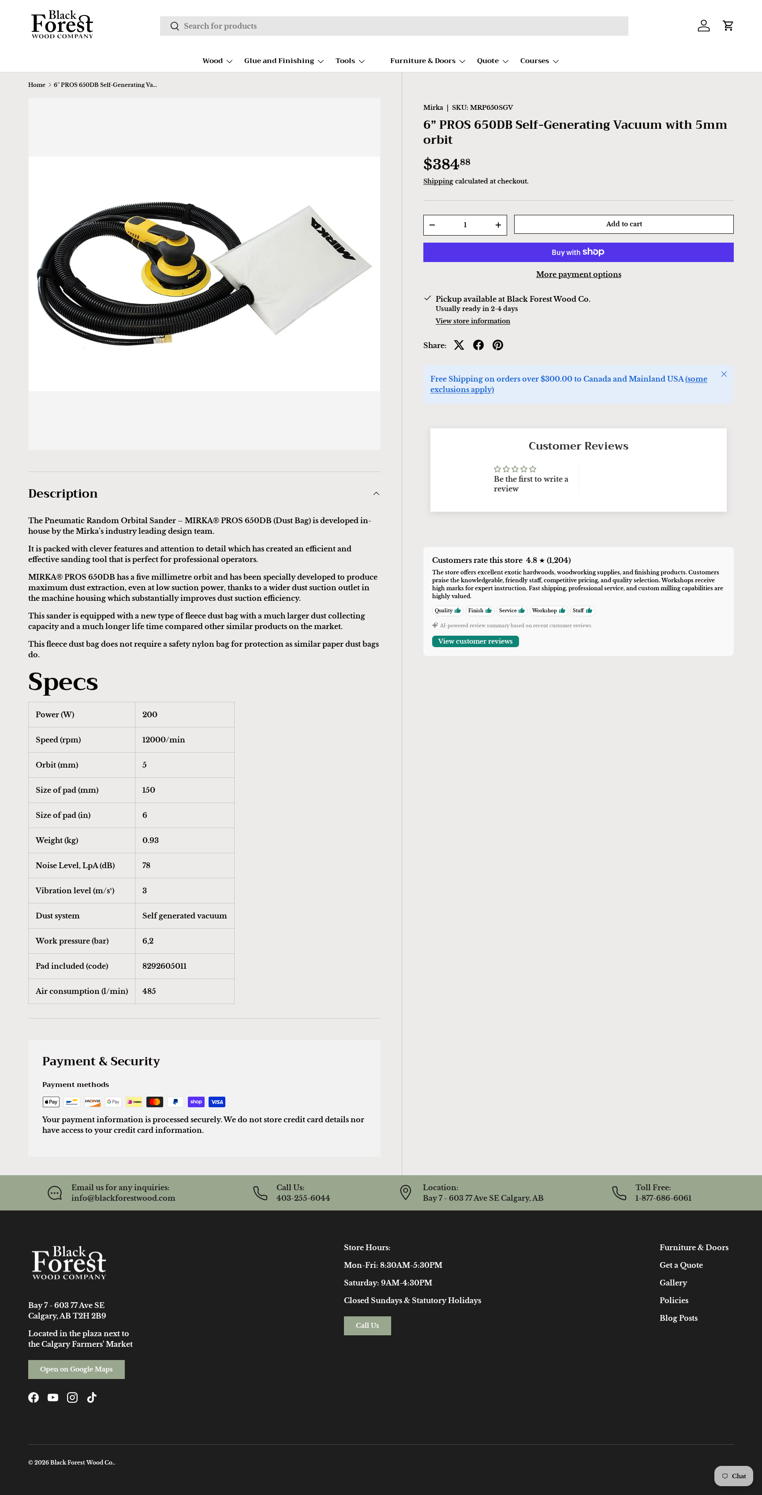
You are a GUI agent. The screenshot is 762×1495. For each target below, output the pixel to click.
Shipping (438, 181)
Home (36, 85)
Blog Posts (679, 1318)
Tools (345, 61)
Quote (488, 61)
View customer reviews (475, 641)
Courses (534, 61)
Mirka (433, 108)
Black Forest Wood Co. (82, 1462)
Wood (212, 61)
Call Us (367, 1326)
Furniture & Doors (423, 61)
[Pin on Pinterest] (498, 345)
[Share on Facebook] (478, 345)
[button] (728, 25)
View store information (473, 321)
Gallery (673, 1282)
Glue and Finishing (279, 61)
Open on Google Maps (76, 1369)
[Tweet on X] (459, 345)
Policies (674, 1300)
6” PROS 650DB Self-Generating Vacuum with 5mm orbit (107, 85)
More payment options (578, 274)
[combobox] (394, 26)
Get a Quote (681, 1265)
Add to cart (624, 224)
